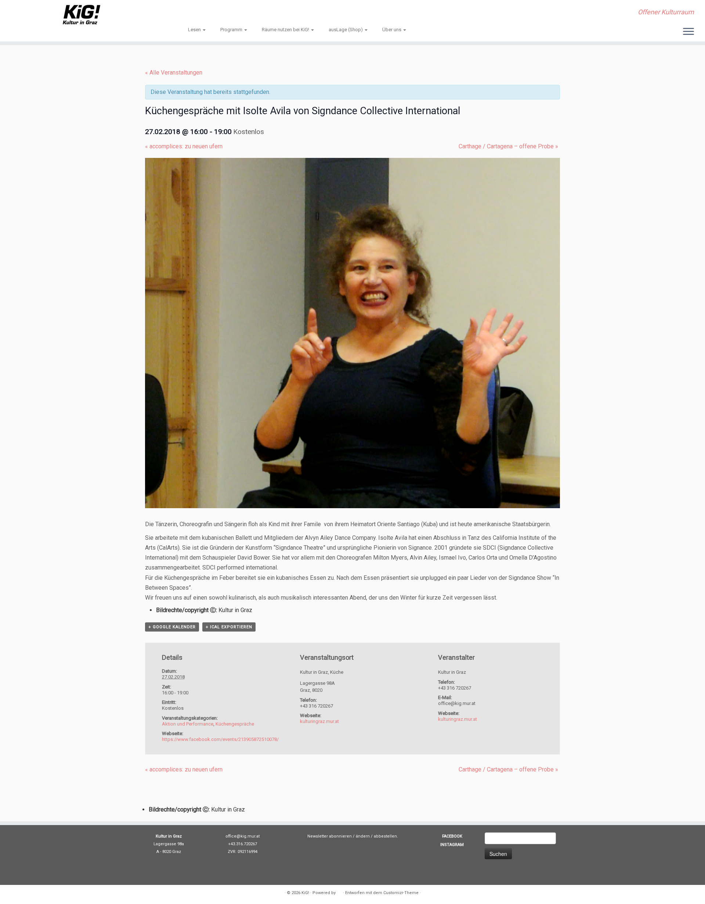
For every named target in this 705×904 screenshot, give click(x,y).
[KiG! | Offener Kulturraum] (81, 15)
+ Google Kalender (172, 627)
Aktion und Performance (187, 724)
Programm (231, 29)
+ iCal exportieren (229, 627)
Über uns (392, 29)
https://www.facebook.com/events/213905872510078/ (220, 739)
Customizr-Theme (401, 892)
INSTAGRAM (452, 844)
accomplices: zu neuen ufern (184, 146)
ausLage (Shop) (346, 29)
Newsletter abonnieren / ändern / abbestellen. (352, 836)
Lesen (195, 29)
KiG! (305, 892)
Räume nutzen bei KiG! (286, 29)
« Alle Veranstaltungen (173, 72)
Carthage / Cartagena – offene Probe (508, 146)
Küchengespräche (235, 724)
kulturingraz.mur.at (319, 721)
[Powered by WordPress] (339, 891)
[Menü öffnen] (688, 31)
